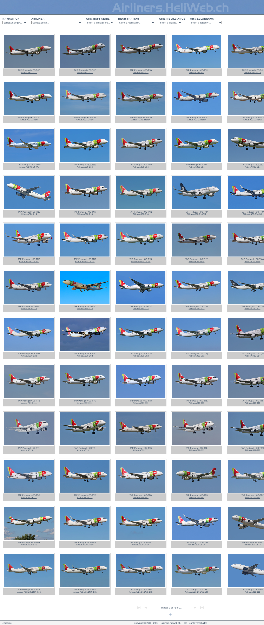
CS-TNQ (260, 212)
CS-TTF (259, 401)
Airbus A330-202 (85, 356)
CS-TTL (203, 448)
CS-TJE (36, 70)
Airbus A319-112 (140, 497)
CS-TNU (148, 259)
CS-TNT (92, 259)
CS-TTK (148, 448)
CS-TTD (148, 401)
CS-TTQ (148, 495)
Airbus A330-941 (29, 545)
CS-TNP (204, 212)
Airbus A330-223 (141, 308)
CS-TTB (36, 401)
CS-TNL (36, 212)
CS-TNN (148, 212)
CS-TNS (36, 259)
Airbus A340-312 (85, 308)
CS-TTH (36, 448)
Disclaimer (7, 623)
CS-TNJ (259, 165)
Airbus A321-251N (252, 72)
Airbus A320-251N (84, 545)
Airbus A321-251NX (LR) (29, 592)
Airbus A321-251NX (140, 120)
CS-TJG (148, 70)
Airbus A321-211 (29, 72)
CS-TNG (92, 165)
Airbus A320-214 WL (29, 167)
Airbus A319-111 (29, 403)
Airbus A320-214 (85, 167)
